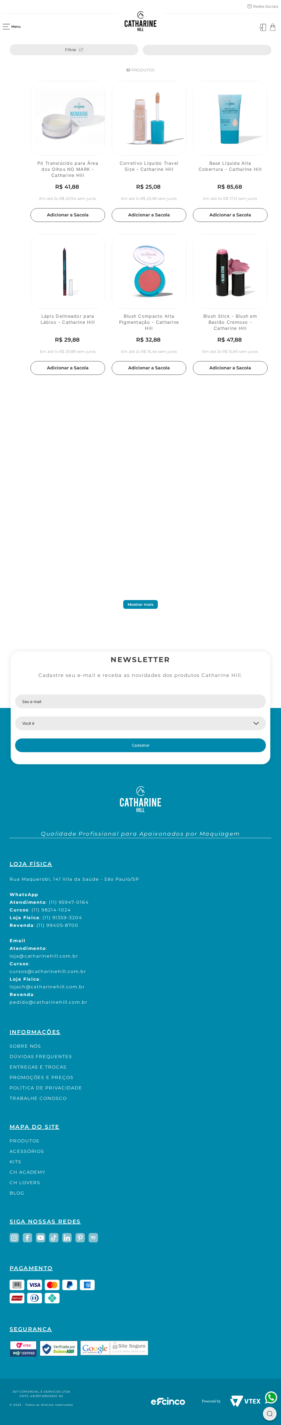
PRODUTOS (25, 1141)
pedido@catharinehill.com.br (49, 1002)
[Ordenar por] (207, 50)
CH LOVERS (25, 1182)
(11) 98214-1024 (51, 910)
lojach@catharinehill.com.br (47, 986)
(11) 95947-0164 (69, 902)
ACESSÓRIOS (27, 1151)
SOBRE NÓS (25, 1046)
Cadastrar (141, 745)
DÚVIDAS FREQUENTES (41, 1056)
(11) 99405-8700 (57, 925)
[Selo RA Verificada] (59, 1349)
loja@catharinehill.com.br (44, 956)
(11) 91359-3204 (62, 917)
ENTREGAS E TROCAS (38, 1067)
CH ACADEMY (28, 1172)
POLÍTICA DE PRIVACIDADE (46, 1088)
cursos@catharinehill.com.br (48, 971)
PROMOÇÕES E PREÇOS (42, 1077)
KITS (15, 1161)
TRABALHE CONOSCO (38, 1098)
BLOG (17, 1193)
